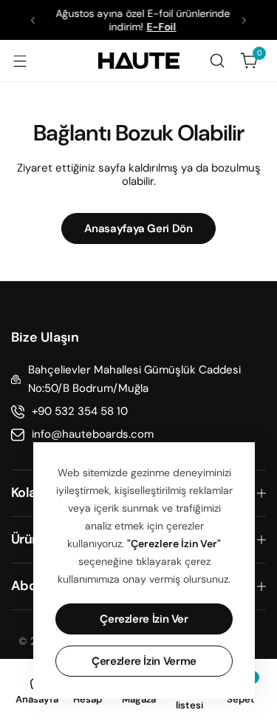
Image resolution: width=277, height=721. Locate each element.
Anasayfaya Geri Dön (138, 228)
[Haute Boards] (138, 61)
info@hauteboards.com (93, 434)
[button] (33, 20)
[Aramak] (217, 60)
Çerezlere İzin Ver (144, 619)
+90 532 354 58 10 (80, 411)
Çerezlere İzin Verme (144, 661)
